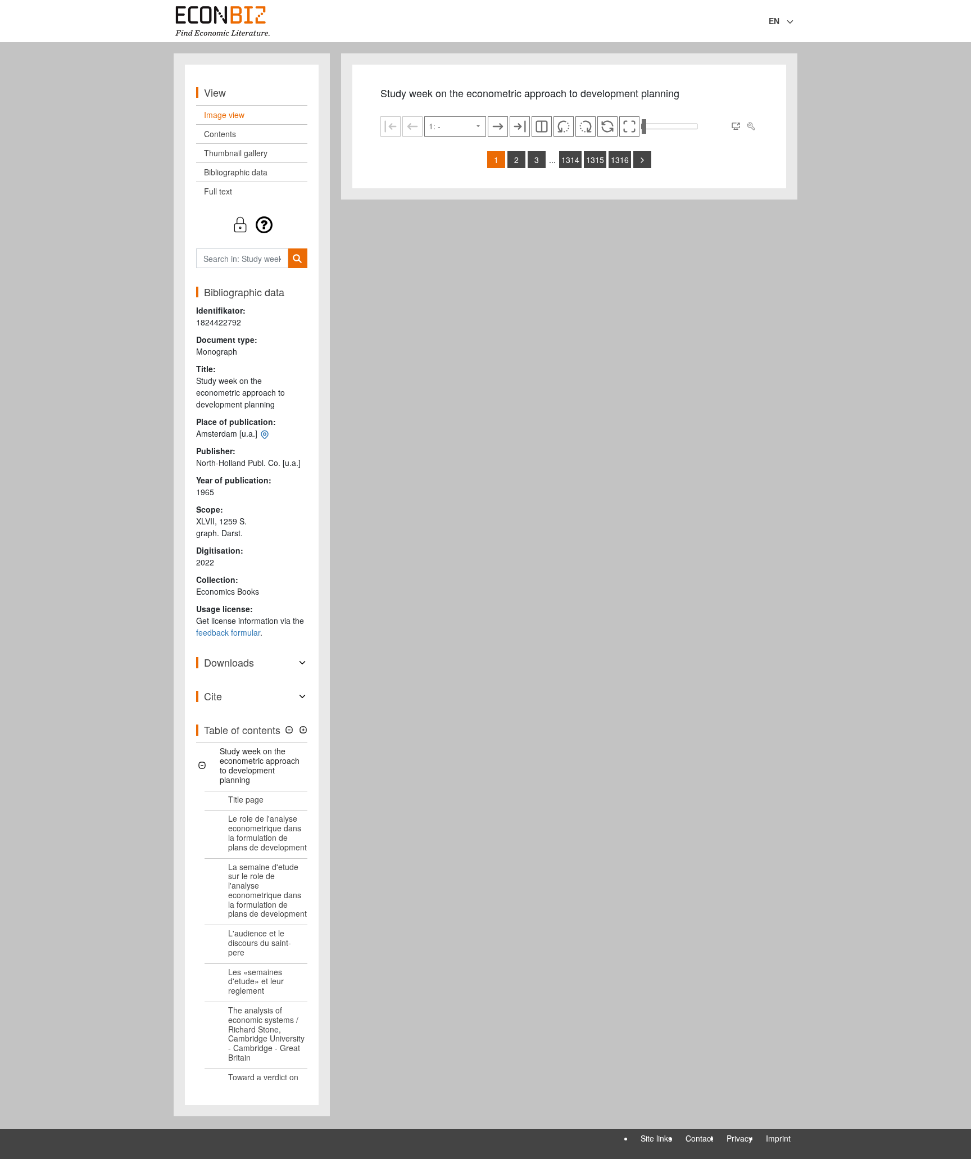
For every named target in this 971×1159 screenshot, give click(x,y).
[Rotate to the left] (563, 126)
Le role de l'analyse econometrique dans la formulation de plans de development (267, 832)
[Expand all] (303, 730)
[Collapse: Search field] (796, 22)
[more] (642, 159)
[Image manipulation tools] (750, 126)
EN (774, 20)
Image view (224, 114)
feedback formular (228, 632)
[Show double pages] (541, 126)
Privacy (739, 1138)
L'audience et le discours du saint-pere (259, 942)
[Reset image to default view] (607, 126)
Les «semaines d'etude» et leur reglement (256, 981)
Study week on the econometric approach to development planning (260, 765)
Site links (656, 1138)
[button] (251, 224)
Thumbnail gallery (235, 153)
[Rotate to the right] (585, 126)
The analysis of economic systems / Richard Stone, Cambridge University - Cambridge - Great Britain (266, 1033)
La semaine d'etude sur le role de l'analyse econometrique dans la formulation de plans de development (267, 890)
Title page (246, 799)
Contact (699, 1138)
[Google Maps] (265, 433)
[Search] (297, 258)
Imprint (778, 1138)
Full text (218, 191)
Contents (220, 133)
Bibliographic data (235, 172)
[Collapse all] (289, 730)
